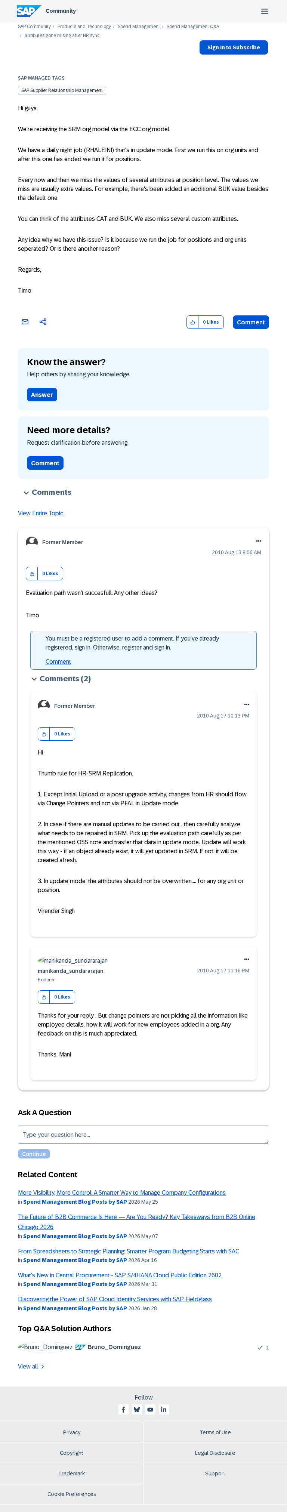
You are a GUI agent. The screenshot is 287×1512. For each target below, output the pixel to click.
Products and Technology (84, 26)
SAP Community (34, 26)
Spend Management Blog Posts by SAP (75, 1202)
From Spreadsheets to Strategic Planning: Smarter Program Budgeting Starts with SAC (128, 1251)
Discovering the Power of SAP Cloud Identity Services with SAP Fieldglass (115, 1299)
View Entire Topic (40, 513)
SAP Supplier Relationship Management (62, 90)
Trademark (71, 1473)
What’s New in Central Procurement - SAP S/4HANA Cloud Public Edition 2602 (120, 1275)
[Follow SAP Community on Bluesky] (137, 1410)
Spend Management (139, 26)
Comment (251, 322)
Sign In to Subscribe (233, 47)
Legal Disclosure (215, 1453)
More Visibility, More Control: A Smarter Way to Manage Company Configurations (122, 1192)
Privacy (71, 1432)
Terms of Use (215, 1432)
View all (28, 1366)
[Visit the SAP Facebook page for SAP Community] (123, 1410)
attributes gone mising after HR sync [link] (62, 35)
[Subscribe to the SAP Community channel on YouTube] (150, 1410)
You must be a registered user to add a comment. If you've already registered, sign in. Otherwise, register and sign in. (132, 643)
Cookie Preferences (71, 1494)
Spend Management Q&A (193, 26)
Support (215, 1473)
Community (61, 11)
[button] (192, 322)
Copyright (71, 1453)
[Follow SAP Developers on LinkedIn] (164, 1410)
